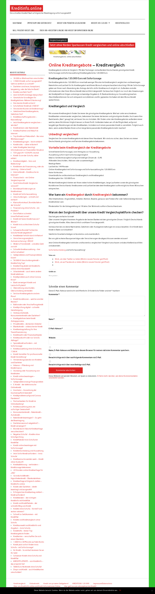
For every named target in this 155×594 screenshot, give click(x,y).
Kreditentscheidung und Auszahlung (28, 451)
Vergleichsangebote (58, 40)
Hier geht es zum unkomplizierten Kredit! (80, 586)
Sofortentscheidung (57, 250)
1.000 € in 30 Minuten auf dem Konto (28, 542)
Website (52, 338)
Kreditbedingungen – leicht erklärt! (27, 142)
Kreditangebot (75, 194)
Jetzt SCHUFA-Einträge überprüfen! (28, 95)
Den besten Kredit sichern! (24, 103)
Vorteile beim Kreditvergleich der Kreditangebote (80, 147)
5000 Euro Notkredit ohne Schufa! (27, 567)
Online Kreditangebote (70, 65)
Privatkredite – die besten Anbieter (27, 324)
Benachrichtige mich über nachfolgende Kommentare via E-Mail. (75, 357)
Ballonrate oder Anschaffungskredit (28, 304)
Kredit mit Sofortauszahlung (25, 194)
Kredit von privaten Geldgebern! (71, 23)
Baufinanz (17, 23)
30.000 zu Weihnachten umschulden (28, 78)
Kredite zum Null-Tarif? (22, 92)
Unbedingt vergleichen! (63, 134)
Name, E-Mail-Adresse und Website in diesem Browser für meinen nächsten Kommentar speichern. (89, 350)
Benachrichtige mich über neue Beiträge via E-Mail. (70, 365)
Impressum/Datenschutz (102, 583)
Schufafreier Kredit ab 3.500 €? (26, 106)
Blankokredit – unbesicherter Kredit (28, 327)
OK (120, 590)
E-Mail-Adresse (56, 329)
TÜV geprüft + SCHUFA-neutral (26, 153)
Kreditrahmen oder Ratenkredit (25, 128)
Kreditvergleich (122, 23)
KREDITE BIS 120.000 (99, 23)
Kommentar (54, 294)
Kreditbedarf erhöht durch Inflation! (28, 235)
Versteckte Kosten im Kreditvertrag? (28, 109)
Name (51, 319)
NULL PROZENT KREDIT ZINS (23, 30)
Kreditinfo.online (26, 8)
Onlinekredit (34, 583)
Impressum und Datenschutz (39, 23)
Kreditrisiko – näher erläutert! (25, 144)
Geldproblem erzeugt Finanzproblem (28, 382)
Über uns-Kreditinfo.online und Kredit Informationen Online (66, 30)
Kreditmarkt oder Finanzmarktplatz (27, 335)
